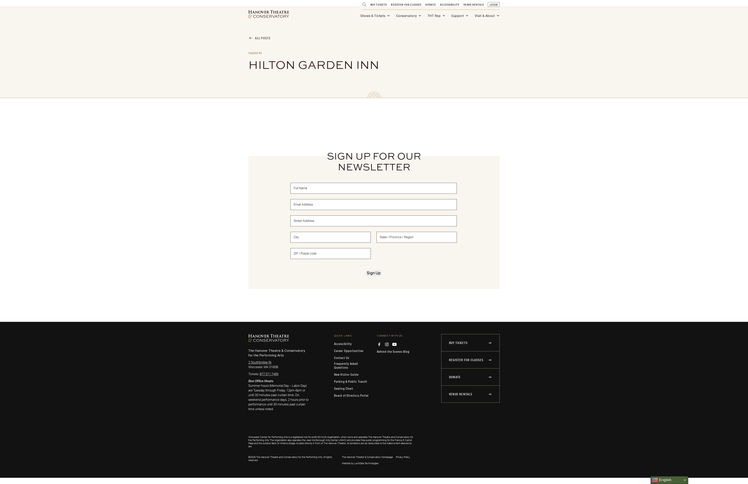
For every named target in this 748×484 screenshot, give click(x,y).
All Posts (262, 38)
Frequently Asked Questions (346, 365)
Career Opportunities (348, 351)
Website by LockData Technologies (360, 463)
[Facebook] (379, 344)
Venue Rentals (473, 4)
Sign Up (374, 273)
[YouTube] (394, 344)
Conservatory (406, 16)
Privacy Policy (403, 457)
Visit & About (485, 16)
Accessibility (449, 4)
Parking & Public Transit (350, 381)
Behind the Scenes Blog (393, 352)
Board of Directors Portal (351, 395)
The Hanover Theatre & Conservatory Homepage (367, 457)
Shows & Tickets (372, 16)
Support (457, 16)
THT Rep (434, 16)
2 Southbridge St (259, 362)
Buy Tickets (378, 4)
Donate (430, 4)
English (664, 480)
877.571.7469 (269, 374)
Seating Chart (343, 388)
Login (494, 4)
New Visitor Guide (346, 374)
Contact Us (341, 358)
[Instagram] (387, 344)
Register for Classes (406, 4)
